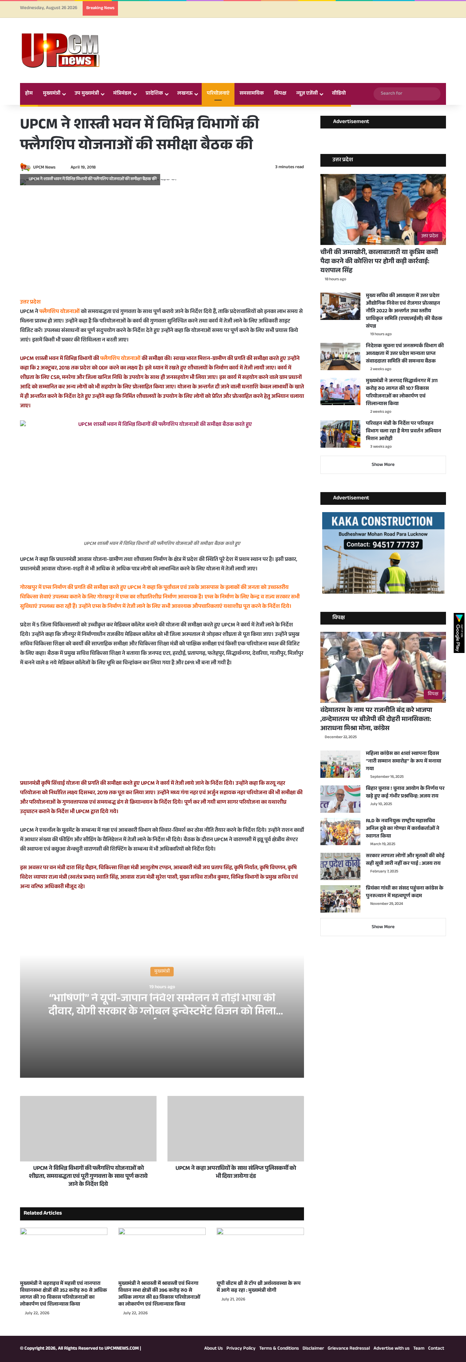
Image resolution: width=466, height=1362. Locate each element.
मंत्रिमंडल (122, 94)
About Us (213, 1349)
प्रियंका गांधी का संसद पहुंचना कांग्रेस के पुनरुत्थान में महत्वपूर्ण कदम (404, 892)
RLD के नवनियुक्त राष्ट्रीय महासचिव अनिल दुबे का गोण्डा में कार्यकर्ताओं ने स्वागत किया (402, 829)
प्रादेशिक (154, 94)
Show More (383, 465)
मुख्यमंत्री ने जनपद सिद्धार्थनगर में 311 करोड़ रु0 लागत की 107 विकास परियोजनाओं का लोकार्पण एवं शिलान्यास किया (402, 393)
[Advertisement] (162, 247)
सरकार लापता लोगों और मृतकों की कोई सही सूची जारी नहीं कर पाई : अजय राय (405, 860)
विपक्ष (280, 94)
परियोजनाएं (218, 94)
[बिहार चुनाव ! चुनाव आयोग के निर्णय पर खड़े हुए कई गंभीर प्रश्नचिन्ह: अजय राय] (340, 799)
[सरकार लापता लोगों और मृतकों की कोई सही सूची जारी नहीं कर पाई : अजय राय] (340, 866)
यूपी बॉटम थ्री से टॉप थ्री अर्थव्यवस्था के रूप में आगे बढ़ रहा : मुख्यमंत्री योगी (259, 1287)
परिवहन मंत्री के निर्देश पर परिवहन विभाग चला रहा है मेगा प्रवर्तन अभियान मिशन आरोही (403, 432)
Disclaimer (313, 1349)
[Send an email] (58, 167)
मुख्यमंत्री (51, 94)
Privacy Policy (241, 1349)
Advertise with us (392, 1349)
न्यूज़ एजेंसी (307, 94)
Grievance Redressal (349, 1349)
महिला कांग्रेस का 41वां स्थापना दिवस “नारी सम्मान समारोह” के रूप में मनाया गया (403, 762)
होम (29, 94)
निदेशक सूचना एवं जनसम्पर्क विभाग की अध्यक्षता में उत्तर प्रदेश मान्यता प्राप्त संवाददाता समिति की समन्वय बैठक (405, 354)
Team (418, 1349)
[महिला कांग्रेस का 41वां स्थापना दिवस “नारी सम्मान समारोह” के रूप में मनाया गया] (340, 764)
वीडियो (339, 94)
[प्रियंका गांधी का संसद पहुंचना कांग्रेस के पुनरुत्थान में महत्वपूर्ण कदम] (340, 898)
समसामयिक (252, 94)
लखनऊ (185, 94)
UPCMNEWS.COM (121, 1349)
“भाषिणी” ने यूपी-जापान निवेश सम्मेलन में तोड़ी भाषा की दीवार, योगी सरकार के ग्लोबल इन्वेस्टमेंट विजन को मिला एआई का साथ (162, 1012)
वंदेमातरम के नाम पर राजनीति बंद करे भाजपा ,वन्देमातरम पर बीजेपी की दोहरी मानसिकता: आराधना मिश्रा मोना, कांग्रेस (376, 720)
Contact (436, 1349)
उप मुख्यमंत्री (87, 94)
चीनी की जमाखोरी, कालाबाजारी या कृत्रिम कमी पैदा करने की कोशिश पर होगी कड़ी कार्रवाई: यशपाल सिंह (379, 262)
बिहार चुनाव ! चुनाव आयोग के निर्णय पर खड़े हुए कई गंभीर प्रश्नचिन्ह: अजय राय (405, 793)
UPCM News (44, 167)
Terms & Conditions (279, 1349)
